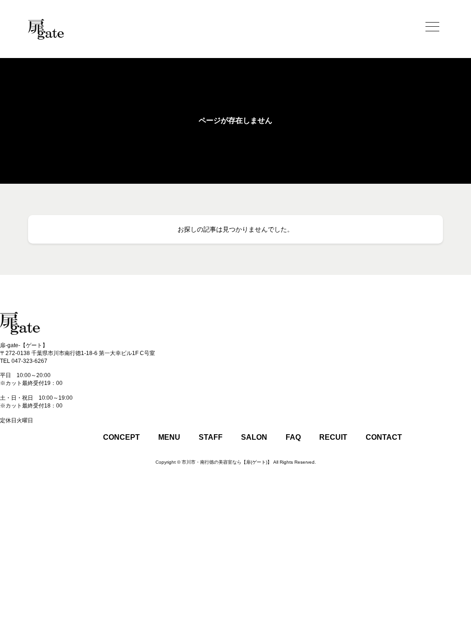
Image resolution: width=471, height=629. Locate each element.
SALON (254, 437)
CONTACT (384, 437)
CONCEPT (121, 437)
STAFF (211, 437)
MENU (169, 437)
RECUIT (333, 437)
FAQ (293, 437)
